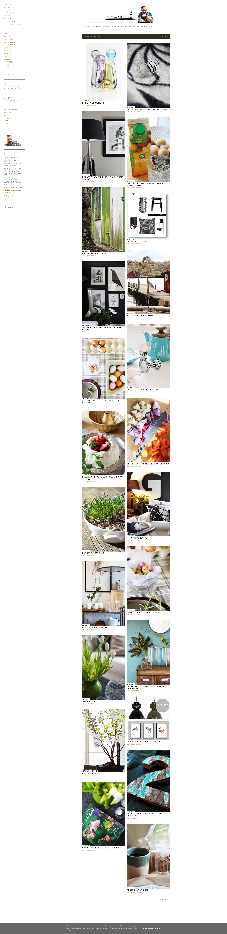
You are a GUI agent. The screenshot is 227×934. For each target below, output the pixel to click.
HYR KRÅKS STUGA (134, 26)
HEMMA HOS (86, 26)
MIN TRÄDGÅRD (119, 26)
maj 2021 (7, 56)
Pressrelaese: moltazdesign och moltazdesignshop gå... (12, 87)
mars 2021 (7, 62)
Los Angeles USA (9, 7)
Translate (17, 101)
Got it (157, 928)
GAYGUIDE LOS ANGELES (12, 21)
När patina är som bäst (94, 253)
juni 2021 (7, 53)
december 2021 (9, 42)
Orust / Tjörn (7, 18)
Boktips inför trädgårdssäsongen (100, 848)
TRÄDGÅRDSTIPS (107, 26)
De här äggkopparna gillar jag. (143, 390)
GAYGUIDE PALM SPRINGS (12, 24)
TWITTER (6, 121)
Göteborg (7, 10)
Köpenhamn (7, 16)
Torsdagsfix (88, 701)
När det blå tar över (93, 553)
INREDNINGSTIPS (96, 26)
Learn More (147, 928)
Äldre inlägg (165, 899)
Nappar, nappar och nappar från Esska (147, 109)
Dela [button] (83, 105)
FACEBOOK (7, 115)
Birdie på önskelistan (93, 103)
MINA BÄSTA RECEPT (147, 26)
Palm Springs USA (9, 13)
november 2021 (9, 45)
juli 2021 (7, 50)
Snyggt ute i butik (136, 241)
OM (126, 26)
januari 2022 (8, 39)
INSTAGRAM (8, 112)
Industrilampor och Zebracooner (144, 742)
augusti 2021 (8, 48)
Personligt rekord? (137, 890)
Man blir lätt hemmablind (140, 316)
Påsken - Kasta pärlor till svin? (143, 612)
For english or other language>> (10, 196)
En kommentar (89, 703)
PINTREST (7, 124)
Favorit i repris (90, 774)
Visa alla (164, 36)
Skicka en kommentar (91, 105)
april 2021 (7, 59)
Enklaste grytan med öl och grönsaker (148, 464)
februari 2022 (8, 36)
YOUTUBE (7, 118)
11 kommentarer (135, 690)
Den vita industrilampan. (95, 627)
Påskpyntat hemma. (137, 538)
